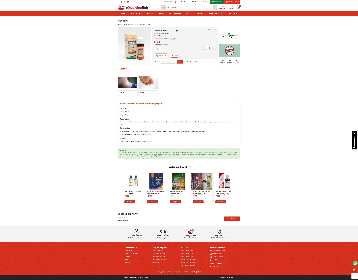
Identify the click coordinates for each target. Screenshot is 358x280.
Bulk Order (156, 263)
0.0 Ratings (167, 39)
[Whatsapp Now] (355, 263)
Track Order (232, 13)
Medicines (138, 24)
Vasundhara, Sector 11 (189, 260)
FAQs (199, 272)
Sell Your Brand (158, 251)
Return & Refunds (190, 272)
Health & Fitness (174, 13)
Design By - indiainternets (225, 277)
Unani (161, 13)
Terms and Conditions (175, 272)
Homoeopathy (136, 13)
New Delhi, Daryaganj (188, 266)
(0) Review (175, 39)
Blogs (126, 260)
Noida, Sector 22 (187, 256)
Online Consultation (215, 13)
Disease (123, 13)
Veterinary (200, 13)
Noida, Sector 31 (187, 251)
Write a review (232, 219)
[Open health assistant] (354, 270)
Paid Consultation (159, 256)
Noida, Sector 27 (187, 253)
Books (188, 13)
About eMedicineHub (131, 253)
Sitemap (127, 263)
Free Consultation (159, 253)
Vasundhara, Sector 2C (189, 263)
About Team (128, 251)
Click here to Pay (354, 141)
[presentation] (120, 189)
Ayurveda (150, 13)
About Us (195, 2)
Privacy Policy (161, 272)
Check (180, 62)
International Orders (160, 260)
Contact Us (205, 2)
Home (120, 24)
